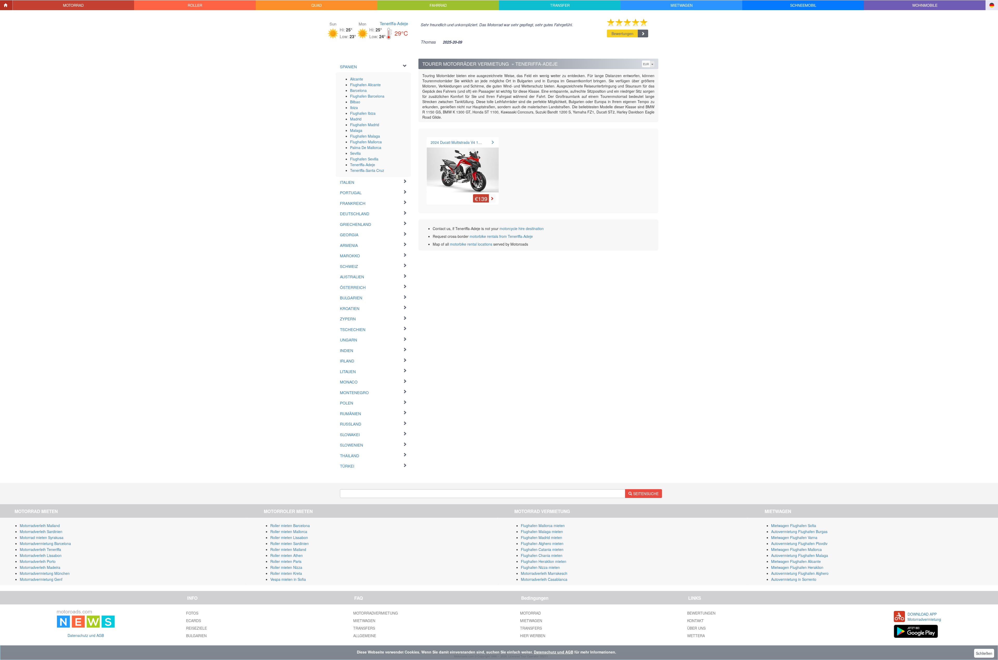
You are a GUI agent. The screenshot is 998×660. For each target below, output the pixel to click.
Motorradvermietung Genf (41, 579)
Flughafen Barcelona (367, 96)
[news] (86, 617)
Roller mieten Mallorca (288, 531)
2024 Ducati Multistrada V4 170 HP (459, 142)
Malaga (356, 130)
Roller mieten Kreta (286, 573)
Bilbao (355, 101)
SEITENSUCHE (645, 493)
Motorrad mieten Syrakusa (41, 537)
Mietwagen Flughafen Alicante (796, 561)
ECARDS (193, 620)
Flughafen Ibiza (363, 113)
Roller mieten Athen (286, 555)
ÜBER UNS (696, 628)
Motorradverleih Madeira (40, 567)
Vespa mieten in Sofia (288, 579)
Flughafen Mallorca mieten (543, 525)
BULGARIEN (196, 635)
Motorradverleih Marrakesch (544, 573)
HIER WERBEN (532, 635)
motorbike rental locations (471, 244)
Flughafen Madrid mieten (541, 537)
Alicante (356, 79)
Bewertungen (622, 33)
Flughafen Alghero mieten (542, 543)
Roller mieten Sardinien (289, 543)
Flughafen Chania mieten (541, 555)
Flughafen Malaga (365, 136)
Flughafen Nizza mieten (540, 567)
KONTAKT (695, 620)
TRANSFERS (364, 628)
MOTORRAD (530, 613)
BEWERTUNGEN (701, 613)
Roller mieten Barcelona (290, 525)
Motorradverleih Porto (38, 561)
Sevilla (355, 153)
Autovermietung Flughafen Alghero (800, 573)
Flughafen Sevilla (364, 158)
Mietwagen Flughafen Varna (794, 537)
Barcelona (358, 90)
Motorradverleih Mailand (40, 525)
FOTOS (192, 613)
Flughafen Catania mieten (542, 549)
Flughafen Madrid (364, 124)
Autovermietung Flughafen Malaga (799, 555)
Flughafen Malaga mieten (542, 531)
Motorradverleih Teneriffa (40, 549)
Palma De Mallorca (365, 147)
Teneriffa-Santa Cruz (367, 170)
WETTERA (696, 635)
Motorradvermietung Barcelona (45, 543)
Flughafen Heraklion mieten (543, 561)
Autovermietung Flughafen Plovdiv (799, 543)
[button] (73, 5)
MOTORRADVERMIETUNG (375, 613)
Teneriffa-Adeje (394, 23)
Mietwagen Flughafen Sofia (793, 525)
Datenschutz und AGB (86, 635)
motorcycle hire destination (522, 228)
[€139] (463, 166)
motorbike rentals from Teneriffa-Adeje (501, 236)
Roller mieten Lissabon (289, 537)
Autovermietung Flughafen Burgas (799, 531)
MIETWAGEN (364, 620)
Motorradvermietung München (45, 573)
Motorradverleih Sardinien (41, 531)
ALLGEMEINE (364, 635)
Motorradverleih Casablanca (544, 579)
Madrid (356, 119)
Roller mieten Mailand (288, 549)
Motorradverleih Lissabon (41, 555)
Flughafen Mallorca (366, 141)
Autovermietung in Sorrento (793, 579)
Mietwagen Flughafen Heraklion (797, 567)
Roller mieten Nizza (286, 567)
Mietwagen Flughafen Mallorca (796, 549)
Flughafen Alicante (365, 84)
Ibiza (354, 107)
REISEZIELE (196, 628)
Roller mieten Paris (285, 561)
